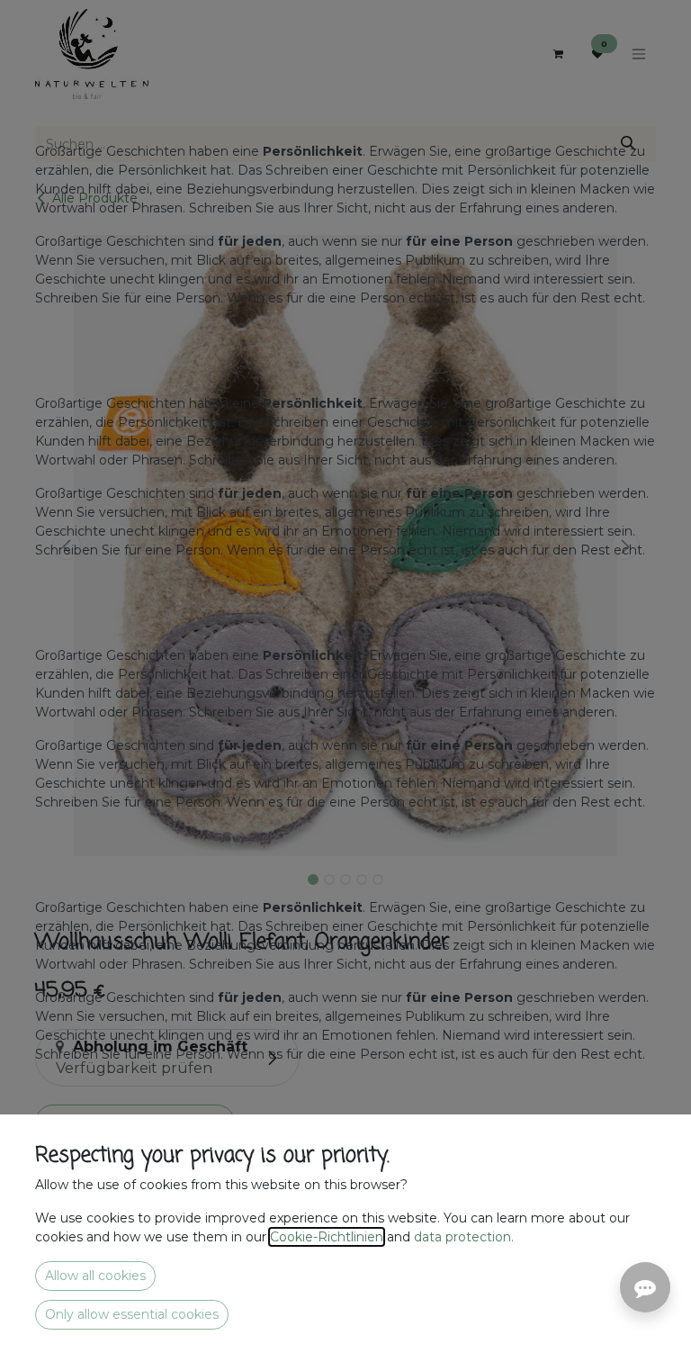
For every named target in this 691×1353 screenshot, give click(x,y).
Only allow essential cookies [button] (132, 1314)
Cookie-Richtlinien (326, 1237)
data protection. (465, 1237)
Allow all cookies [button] (95, 1275)
